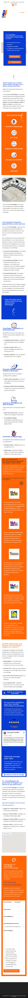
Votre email (7, 909)
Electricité (14, 171)
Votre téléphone (8, 916)
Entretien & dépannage (14, 126)
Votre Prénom (7, 902)
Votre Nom (17, 902)
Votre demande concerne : (11, 923)
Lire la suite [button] (6, 744)
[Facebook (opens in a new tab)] (12, 5)
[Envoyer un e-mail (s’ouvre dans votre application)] (15, 5)
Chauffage (14, 138)
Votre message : (8, 930)
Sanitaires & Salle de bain (14, 149)
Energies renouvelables (14, 160)
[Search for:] (26, 12)
